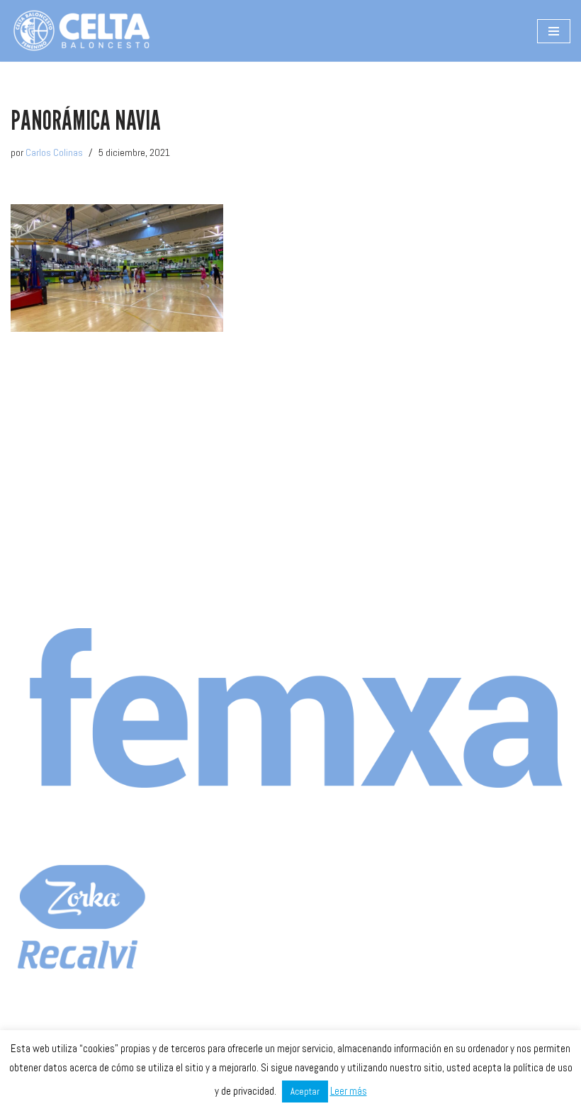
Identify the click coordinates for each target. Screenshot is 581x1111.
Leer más (348, 1091)
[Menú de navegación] (553, 31)
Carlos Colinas (54, 152)
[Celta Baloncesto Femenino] (81, 31)
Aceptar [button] (305, 1091)
